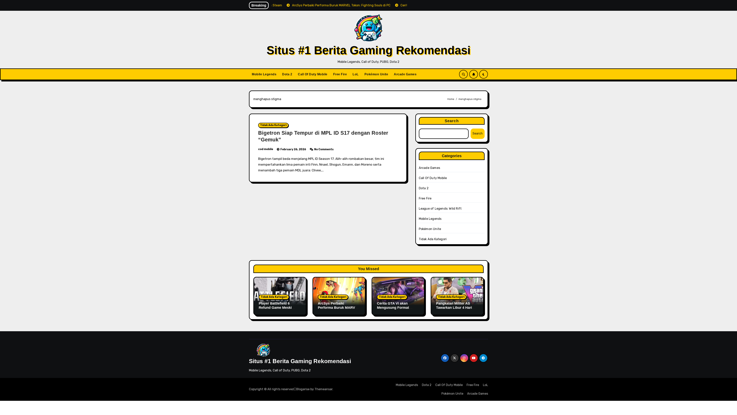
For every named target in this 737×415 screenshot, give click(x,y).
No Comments (324, 149)
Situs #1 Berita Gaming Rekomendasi (369, 50)
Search (452, 121)
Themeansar (323, 389)
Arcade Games (405, 74)
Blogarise (303, 389)
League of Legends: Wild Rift (440, 208)
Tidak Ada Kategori (273, 125)
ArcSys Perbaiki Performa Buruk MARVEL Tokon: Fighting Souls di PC (338, 309)
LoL (356, 74)
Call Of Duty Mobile (312, 74)
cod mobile (265, 149)
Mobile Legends (264, 74)
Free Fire (340, 74)
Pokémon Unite (376, 74)
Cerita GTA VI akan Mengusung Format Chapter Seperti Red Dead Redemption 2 (393, 309)
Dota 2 (287, 74)
